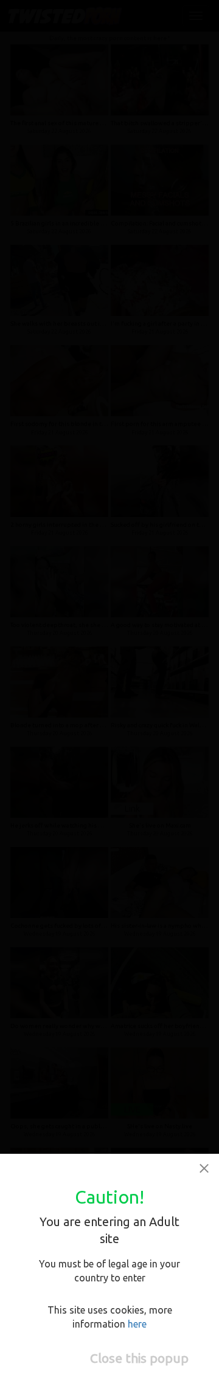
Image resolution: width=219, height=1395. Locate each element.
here (137, 1323)
